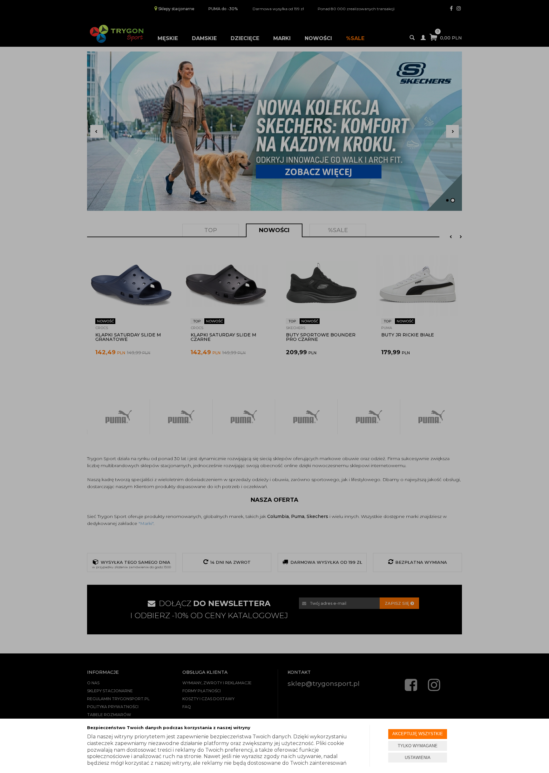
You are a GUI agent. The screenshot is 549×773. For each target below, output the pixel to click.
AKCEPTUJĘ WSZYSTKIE (417, 733)
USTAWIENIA (417, 757)
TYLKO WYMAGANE (417, 745)
